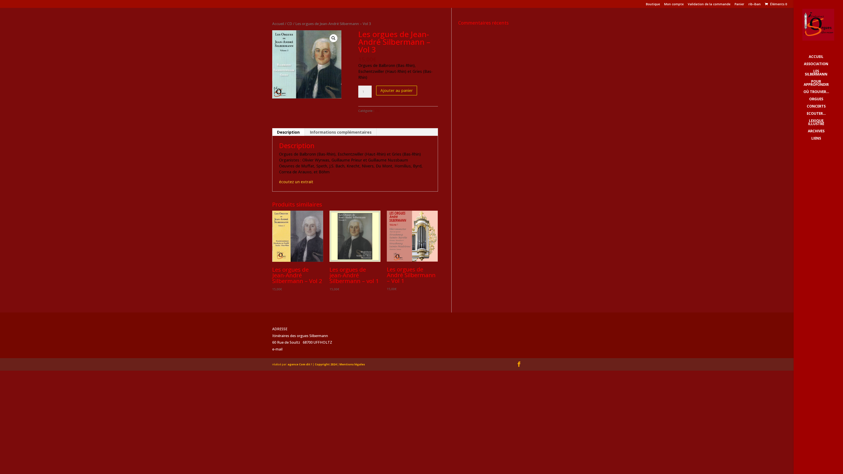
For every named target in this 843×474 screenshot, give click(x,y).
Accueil (278, 23)
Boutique (653, 4)
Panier (739, 4)
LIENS (816, 139)
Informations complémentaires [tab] (340, 132)
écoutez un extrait (296, 181)
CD (289, 23)
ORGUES (816, 99)
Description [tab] (288, 132)
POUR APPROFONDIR (816, 83)
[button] (333, 38)
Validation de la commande (709, 4)
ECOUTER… (816, 114)
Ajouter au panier (396, 90)
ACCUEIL (816, 57)
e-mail (277, 349)
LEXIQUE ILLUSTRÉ (816, 122)
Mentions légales (352, 364)
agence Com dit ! (300, 364)
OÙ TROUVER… (816, 92)
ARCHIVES (816, 131)
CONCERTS (816, 107)
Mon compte (674, 4)
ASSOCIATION (816, 64)
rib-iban (754, 4)
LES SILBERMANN (816, 73)
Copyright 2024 (326, 364)
